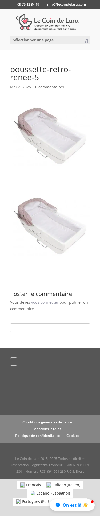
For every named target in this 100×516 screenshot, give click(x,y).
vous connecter (44, 302)
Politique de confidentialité (37, 435)
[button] (72, 505)
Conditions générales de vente (47, 422)
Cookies (72, 435)
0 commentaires (49, 87)
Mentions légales (47, 428)
